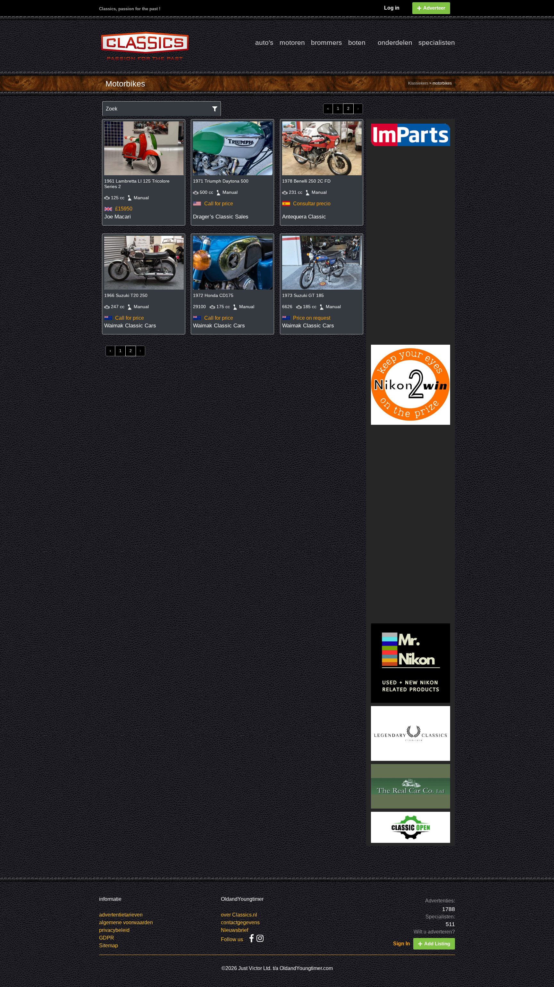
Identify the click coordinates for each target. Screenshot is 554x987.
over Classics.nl (239, 914)
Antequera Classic (304, 217)
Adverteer (434, 8)
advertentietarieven (121, 914)
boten (356, 42)
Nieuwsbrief (234, 930)
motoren (292, 42)
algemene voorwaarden (126, 922)
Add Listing (437, 943)
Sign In (401, 943)
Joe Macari (117, 217)
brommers (326, 42)
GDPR (106, 938)
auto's (264, 42)
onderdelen (395, 42)
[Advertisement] (410, 245)
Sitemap (108, 945)
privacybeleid (114, 930)
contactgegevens (240, 922)
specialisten (436, 42)
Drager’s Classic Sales (220, 217)
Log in (391, 8)
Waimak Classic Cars (130, 326)
